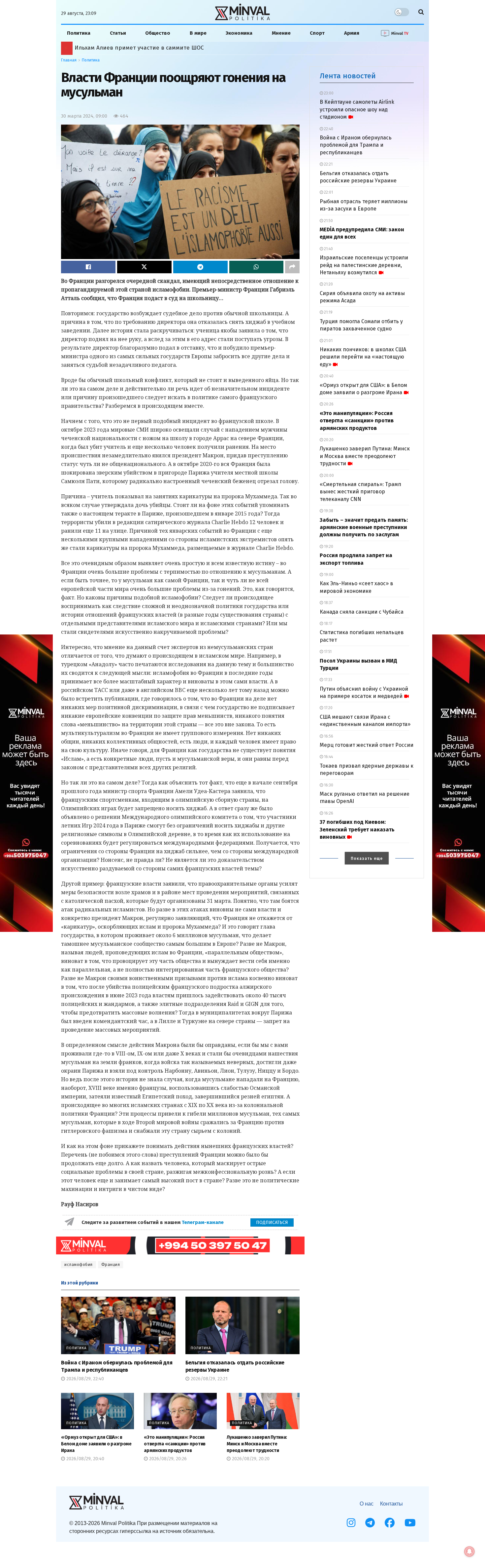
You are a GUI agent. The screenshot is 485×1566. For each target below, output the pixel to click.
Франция (110, 1264)
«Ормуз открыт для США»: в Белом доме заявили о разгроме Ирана (96, 1443)
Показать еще (367, 858)
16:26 (328, 813)
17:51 (327, 651)
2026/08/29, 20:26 (167, 1459)
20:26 (328, 404)
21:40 (328, 249)
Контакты (391, 1504)
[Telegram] (370, 1523)
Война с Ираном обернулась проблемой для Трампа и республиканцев (356, 145)
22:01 (328, 192)
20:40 (328, 376)
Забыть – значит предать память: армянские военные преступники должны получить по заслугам (364, 527)
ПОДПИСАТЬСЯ (272, 1222)
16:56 (328, 736)
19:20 (328, 546)
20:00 (328, 475)
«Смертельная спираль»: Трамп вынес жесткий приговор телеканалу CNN (360, 491)
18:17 (327, 623)
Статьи (118, 33)
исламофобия (78, 1264)
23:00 (328, 93)
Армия (351, 33)
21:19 (328, 312)
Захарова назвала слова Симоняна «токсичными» (144, 47)
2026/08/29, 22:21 (208, 1379)
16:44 (328, 756)
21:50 (328, 220)
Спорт (317, 33)
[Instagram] (351, 1523)
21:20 (328, 284)
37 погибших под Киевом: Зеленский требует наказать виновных (357, 829)
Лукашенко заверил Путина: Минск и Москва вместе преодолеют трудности (257, 1443)
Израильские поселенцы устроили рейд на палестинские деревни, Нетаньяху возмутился (364, 265)
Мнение (281, 33)
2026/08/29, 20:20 (250, 1459)
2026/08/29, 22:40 (84, 1379)
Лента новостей (348, 75)
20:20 (328, 440)
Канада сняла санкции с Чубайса (362, 612)
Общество (157, 33)
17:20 (328, 708)
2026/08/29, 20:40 (84, 1459)
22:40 (328, 129)
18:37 (328, 602)
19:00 (328, 574)
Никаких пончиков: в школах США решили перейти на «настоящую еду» (363, 356)
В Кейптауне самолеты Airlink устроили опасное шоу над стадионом (357, 109)
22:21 (328, 164)
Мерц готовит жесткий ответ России (366, 745)
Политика (78, 33)
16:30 (328, 785)
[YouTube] (410, 1523)
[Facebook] (390, 1523)
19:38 (328, 511)
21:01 (328, 340)
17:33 (327, 679)
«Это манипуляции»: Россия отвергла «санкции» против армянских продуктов (175, 1443)
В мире (198, 33)
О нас (366, 1504)
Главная (69, 60)
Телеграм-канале (203, 1222)
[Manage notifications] (469, 1551)
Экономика (239, 33)
